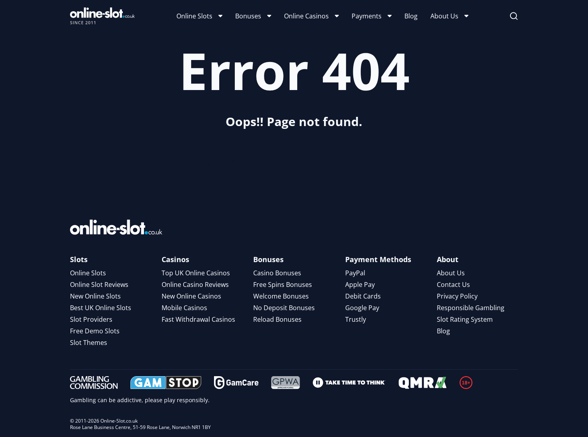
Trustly (355, 319)
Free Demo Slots (95, 331)
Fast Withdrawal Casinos (198, 319)
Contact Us (453, 284)
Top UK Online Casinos (196, 273)
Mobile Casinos (184, 307)
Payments (367, 16)
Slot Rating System (465, 319)
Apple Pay (360, 284)
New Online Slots (95, 296)
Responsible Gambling (470, 307)
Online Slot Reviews (99, 284)
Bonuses (248, 16)
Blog (411, 16)
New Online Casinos (191, 296)
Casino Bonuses (277, 273)
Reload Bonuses (277, 319)
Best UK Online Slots (100, 307)
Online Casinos (306, 16)
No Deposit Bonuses (284, 307)
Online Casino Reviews (195, 284)
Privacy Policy (457, 296)
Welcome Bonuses (281, 296)
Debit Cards (363, 296)
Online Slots (194, 16)
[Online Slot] (102, 16)
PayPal (355, 273)
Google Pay (362, 307)
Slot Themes (88, 342)
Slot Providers (91, 319)
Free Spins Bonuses (282, 284)
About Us (444, 16)
